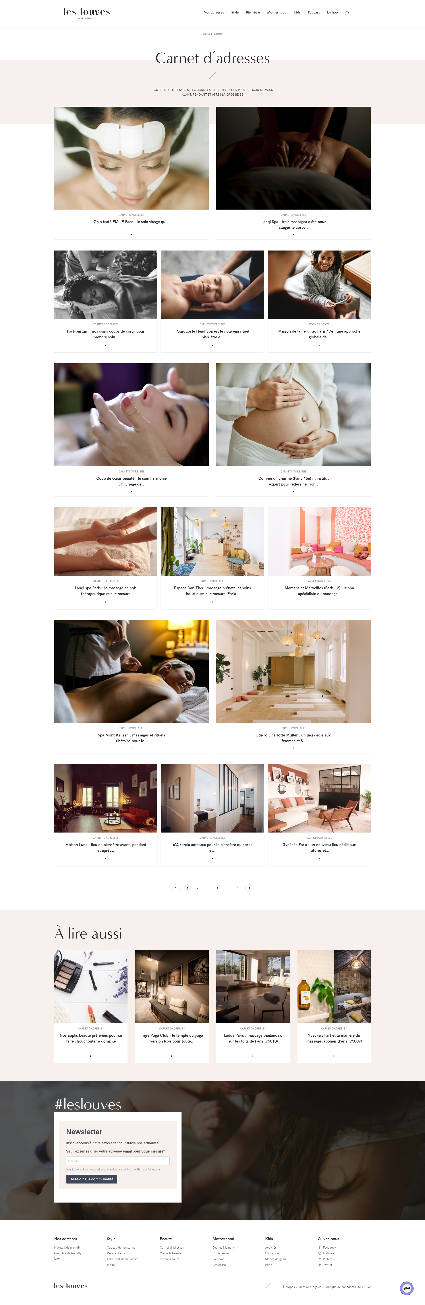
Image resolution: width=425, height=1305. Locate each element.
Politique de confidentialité (343, 1293)
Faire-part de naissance (122, 1265)
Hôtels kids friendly (67, 1253)
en (59, 3)
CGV (367, 1293)
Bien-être (253, 18)
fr (55, 3)
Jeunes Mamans (223, 1253)
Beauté (166, 1244)
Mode (111, 1270)
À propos (289, 1293)
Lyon (57, 1264)
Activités (270, 1253)
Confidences (220, 1259)
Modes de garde (276, 1265)
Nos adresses (214, 18)
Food (268, 1270)
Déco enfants (116, 1259)
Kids (297, 18)
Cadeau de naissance (121, 1253)
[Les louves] (86, 19)
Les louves (70, 1291)
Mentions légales (309, 1293)
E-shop (332, 18)
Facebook (351, 3)
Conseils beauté (171, 1259)
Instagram (357, 3)
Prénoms (218, 1265)
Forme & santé (169, 1265)
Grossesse (219, 1270)
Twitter (368, 3)
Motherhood (276, 18)
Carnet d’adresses (172, 1253)
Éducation (272, 1259)
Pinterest (362, 3)
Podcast (314, 18)
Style (235, 18)
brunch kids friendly (67, 1259)
